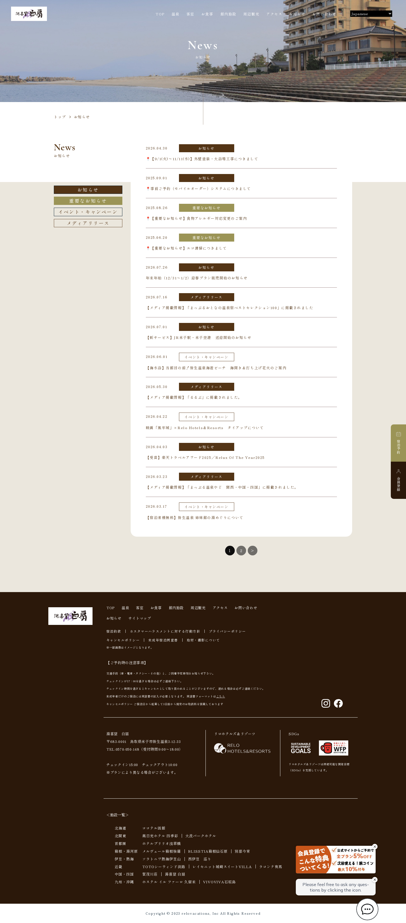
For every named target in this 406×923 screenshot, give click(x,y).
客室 (190, 14)
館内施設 (228, 14)
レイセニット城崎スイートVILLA (222, 866)
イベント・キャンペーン (88, 211)
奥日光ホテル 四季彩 (160, 835)
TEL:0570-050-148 (122, 749)
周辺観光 (251, 14)
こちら (220, 696)
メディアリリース (88, 223)
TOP (160, 14)
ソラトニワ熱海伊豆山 (161, 859)
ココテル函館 (153, 828)
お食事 (207, 14)
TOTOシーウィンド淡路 (163, 866)
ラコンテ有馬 (270, 866)
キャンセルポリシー (123, 640)
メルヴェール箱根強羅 (161, 851)
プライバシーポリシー (227, 631)
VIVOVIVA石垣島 (219, 881)
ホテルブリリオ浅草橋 (161, 843)
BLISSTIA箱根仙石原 (208, 851)
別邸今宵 (242, 851)
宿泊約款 (113, 631)
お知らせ (297, 14)
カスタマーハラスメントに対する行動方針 (165, 631)
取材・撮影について (203, 640)
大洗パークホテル (200, 835)
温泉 (176, 14)
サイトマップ (139, 618)
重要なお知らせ (88, 200)
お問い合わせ (324, 14)
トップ (60, 116)
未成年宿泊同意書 (163, 640)
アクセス (274, 14)
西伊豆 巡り (199, 859)
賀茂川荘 (150, 874)
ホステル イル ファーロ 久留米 (169, 881)
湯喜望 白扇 (175, 874)
